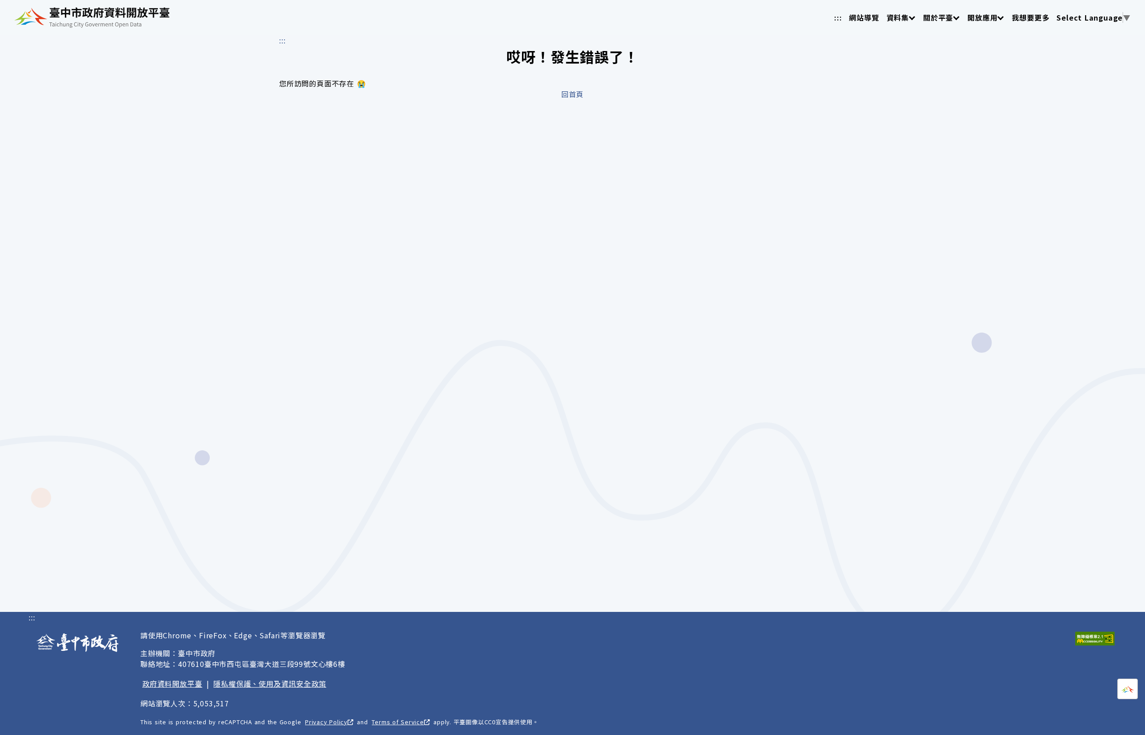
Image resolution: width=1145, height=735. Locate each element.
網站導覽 (864, 17)
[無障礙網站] (1094, 638)
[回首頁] (92, 17)
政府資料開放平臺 (172, 683)
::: (838, 17)
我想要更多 (1030, 17)
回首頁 (572, 94)
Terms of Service (398, 722)
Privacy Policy (326, 722)
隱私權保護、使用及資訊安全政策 (269, 683)
